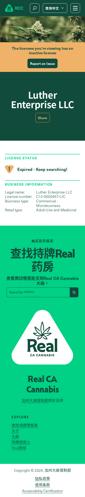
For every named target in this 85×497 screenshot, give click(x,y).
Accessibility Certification (42, 490)
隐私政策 (42, 478)
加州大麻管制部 (35, 400)
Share (42, 117)
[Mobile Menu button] (75, 8)
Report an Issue (42, 63)
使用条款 (42, 484)
